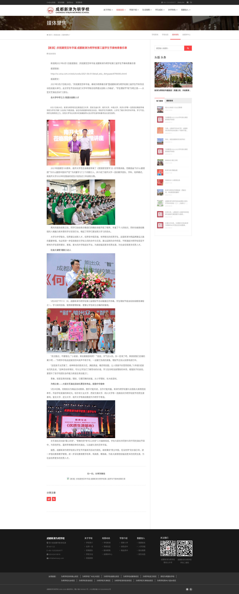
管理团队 (89, 550)
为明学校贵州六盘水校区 (166, 580)
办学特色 (172, 10)
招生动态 (141, 554)
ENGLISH (181, 2)
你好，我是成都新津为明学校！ (175, 139)
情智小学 (124, 542)
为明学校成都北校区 (111, 576)
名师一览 (89, 546)
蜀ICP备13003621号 (81, 589)
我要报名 (141, 542)
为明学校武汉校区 (150, 576)
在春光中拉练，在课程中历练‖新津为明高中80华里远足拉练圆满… (176, 224)
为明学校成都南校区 (131, 576)
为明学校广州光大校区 (91, 576)
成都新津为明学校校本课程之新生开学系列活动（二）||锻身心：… (176, 202)
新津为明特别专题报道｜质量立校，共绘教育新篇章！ (175, 191)
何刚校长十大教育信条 (172, 180)
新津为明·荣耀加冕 (171, 170)
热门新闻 (159, 101)
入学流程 (141, 546)
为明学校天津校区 (104, 580)
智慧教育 (79, 2)
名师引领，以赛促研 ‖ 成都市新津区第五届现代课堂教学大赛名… (177, 213)
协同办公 (70, 2)
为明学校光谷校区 (68, 580)
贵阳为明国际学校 (167, 576)
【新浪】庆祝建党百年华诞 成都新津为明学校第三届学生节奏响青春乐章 (87, 47)
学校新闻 (155, 35)
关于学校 (107, 10)
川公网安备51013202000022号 (100, 589)
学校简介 (89, 542)
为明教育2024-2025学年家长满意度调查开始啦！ (176, 150)
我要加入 (185, 10)
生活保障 (146, 10)
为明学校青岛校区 (86, 580)
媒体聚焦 (65, 35)
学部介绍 (133, 10)
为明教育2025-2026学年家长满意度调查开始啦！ (176, 118)
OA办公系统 (51, 2)
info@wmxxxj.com (56, 558)
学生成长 (159, 10)
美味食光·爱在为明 (171, 160)
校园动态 (120, 10)
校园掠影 (89, 558)
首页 (50, 35)
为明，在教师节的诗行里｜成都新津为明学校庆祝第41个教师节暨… (176, 129)
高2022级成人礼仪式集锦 (173, 107)
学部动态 (165, 35)
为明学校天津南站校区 (144, 580)
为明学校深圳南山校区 (69, 576)
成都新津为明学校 (53, 589)
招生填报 (61, 2)
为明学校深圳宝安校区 (123, 580)
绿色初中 (124, 546)
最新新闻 (169, 101)
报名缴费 (141, 550)
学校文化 (89, 554)
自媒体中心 (186, 35)
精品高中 (124, 550)
